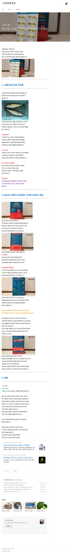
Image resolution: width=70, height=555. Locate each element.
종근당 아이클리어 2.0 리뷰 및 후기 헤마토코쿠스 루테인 (18, 487)
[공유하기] (7, 471)
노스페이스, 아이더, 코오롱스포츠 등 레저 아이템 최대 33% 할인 (19, 461)
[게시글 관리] (9, 471)
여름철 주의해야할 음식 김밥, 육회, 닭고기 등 (15, 483)
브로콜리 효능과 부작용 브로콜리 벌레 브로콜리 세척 (17, 489)
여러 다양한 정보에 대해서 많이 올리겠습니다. (16, 522)
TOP (66, 549)
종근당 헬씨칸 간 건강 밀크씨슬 (11, 491)
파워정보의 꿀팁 (8, 480)
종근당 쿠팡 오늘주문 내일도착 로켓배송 (17, 445)
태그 (9, 9)
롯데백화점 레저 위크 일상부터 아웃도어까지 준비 (19, 458)
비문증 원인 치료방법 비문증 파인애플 (13, 485)
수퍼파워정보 (9, 3)
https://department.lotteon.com (13, 455)
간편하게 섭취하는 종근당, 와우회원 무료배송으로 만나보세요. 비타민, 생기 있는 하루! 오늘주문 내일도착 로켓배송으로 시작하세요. (19, 448)
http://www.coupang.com (11, 442)
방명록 (18, 9)
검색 (62, 3)
